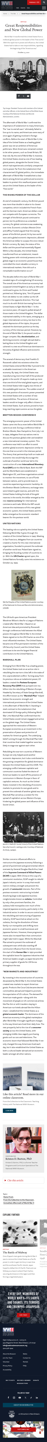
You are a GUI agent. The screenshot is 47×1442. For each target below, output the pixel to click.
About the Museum (9, 1354)
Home (5, 13)
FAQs (24, 1365)
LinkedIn (36, 1397)
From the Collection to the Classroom (18, 1199)
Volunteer (6, 1362)
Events (23, 8)
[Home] (7, 5)
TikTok (31, 1397)
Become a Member (24, 1380)
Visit (17, 8)
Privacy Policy (7, 1365)
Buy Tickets (10, 1380)
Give (28, 8)
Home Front (8, 1196)
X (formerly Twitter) (25, 1397)
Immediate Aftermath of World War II (18, 1202)
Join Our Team (7, 1358)
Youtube (19, 1397)
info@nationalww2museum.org (15, 1345)
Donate (36, 1380)
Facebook (8, 1397)
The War (13, 13)
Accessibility (7, 1370)
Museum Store (22, 1383)
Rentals (25, 1362)
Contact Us (26, 1358)
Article (23, 22)
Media (25, 1354)
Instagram (14, 1397)
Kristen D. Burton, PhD (19, 1158)
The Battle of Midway (15, 1252)
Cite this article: (15, 1180)
